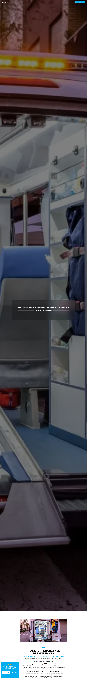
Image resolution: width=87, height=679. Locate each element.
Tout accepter (6, 672)
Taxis (58, 2)
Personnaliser (10, 675)
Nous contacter (68, 2)
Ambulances (62, 2)
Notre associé (79, 2)
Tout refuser (14, 672)
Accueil (54, 2)
